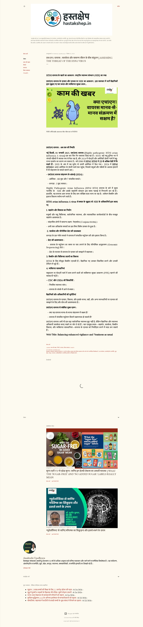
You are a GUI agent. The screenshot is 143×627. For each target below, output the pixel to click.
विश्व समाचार (26, 70)
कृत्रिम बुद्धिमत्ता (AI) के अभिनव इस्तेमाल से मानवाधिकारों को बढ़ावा (51, 597)
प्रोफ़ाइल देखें (26, 568)
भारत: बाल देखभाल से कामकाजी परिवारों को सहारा (45, 595)
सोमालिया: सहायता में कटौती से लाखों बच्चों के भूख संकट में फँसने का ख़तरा (54, 600)
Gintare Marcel (68, 617)
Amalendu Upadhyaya (34, 558)
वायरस (25, 68)
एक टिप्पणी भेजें (55, 481)
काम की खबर (26, 62)
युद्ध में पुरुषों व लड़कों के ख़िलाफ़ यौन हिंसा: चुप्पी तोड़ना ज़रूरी (49, 592)
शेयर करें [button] (25, 54)
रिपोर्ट (24, 65)
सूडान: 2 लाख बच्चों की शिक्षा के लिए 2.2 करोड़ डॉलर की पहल (49, 589)
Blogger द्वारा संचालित (73, 613)
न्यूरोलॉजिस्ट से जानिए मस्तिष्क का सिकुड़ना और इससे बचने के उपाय (75, 530)
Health (25, 73)
